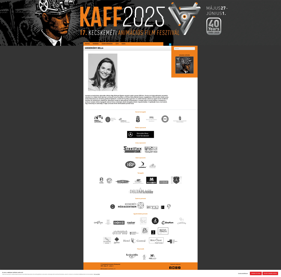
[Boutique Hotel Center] (156, 240)
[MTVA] (165, 119)
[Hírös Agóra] (152, 257)
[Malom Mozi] (151, 180)
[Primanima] (145, 231)
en (170, 44)
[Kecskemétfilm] (132, 256)
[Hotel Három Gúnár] (107, 240)
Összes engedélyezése (270, 273)
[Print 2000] (153, 166)
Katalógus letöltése (184, 55)
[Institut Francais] (163, 231)
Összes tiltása (255, 273)
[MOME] (118, 223)
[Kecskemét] (137, 119)
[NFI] (98, 119)
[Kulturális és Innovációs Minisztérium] (180, 119)
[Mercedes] (140, 134)
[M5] (169, 206)
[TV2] (162, 207)
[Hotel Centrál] (134, 240)
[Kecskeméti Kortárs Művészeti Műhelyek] (134, 233)
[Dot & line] (112, 206)
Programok (96, 43)
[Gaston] (98, 223)
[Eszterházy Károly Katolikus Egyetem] (172, 241)
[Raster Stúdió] (131, 223)
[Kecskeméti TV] (131, 205)
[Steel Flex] (133, 149)
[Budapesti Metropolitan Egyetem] (108, 222)
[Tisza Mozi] (151, 149)
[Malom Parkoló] (163, 182)
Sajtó (117, 43)
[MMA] (151, 119)
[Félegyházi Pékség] (101, 180)
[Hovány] (142, 164)
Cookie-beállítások (243, 273)
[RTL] (152, 207)
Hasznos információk (107, 43)
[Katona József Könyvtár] (144, 257)
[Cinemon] (181, 221)
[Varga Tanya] (117, 240)
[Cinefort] (168, 223)
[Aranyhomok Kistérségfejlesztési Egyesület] (109, 181)
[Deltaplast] (140, 190)
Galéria (123, 43)
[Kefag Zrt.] (138, 181)
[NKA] (110, 120)
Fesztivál (87, 43)
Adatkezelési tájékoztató (175, 264)
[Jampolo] (120, 233)
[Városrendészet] (176, 180)
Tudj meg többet (97, 274)
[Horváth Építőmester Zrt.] (130, 164)
